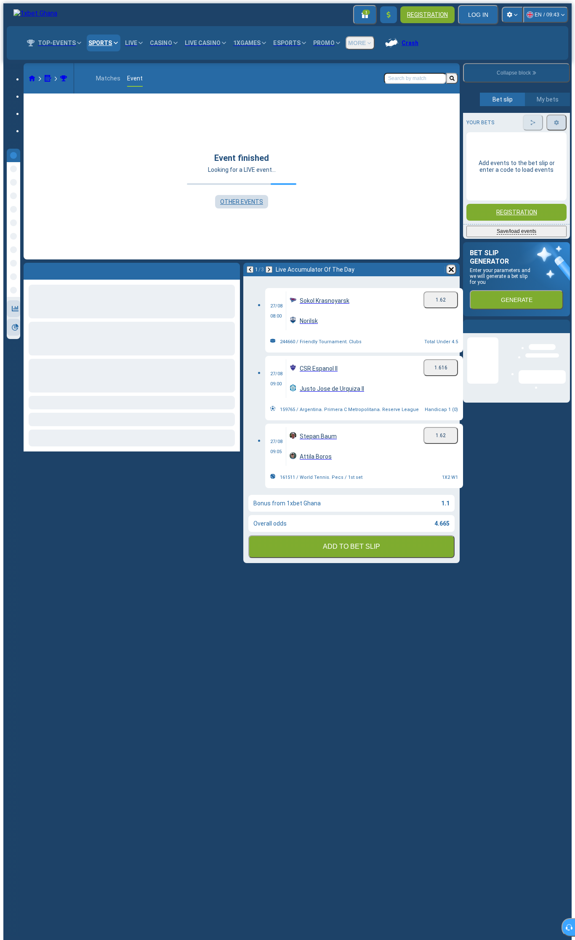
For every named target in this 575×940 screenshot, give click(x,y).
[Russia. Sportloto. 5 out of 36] (64, 78)
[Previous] (250, 269)
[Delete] (451, 269)
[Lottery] (48, 78)
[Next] (269, 269)
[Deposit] (388, 14)
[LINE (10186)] (32, 78)
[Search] (452, 78)
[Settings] (512, 15)
